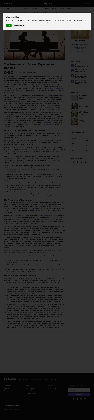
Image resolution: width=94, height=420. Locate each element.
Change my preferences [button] (18, 25)
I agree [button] (8, 25)
